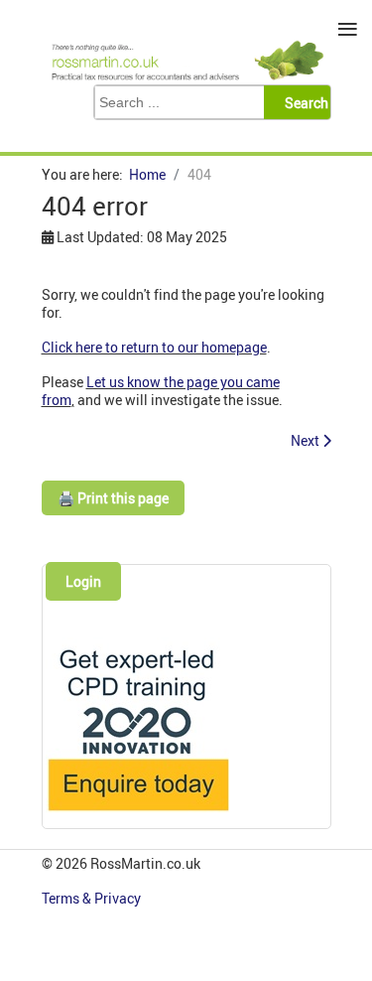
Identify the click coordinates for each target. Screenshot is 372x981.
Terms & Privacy (93, 898)
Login (83, 581)
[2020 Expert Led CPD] (137, 815)
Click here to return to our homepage (154, 347)
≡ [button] (347, 29)
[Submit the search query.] (303, 102)
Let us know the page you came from (161, 390)
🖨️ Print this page (113, 498)
